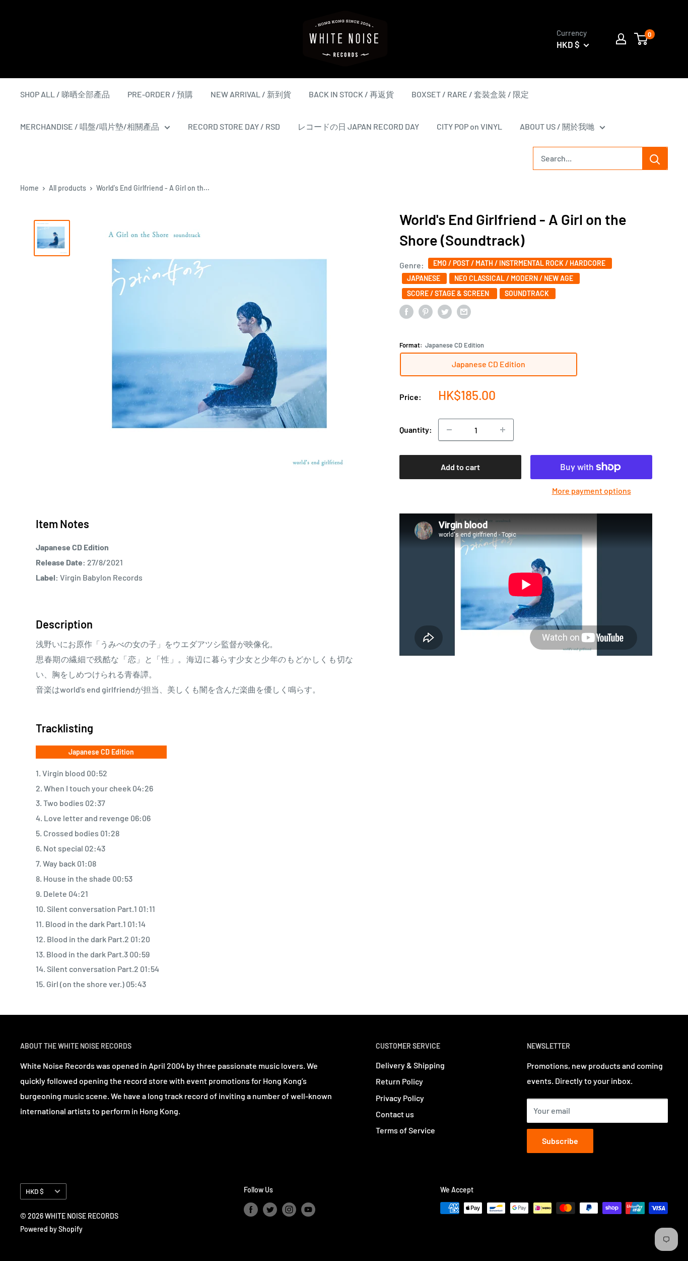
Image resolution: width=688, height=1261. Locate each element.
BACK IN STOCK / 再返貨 (351, 94)
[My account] (621, 38)
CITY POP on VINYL (469, 126)
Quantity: (415, 429)
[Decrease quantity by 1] (449, 429)
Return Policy (399, 1081)
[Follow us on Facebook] (251, 1209)
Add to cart (460, 467)
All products (67, 188)
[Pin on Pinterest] (426, 311)
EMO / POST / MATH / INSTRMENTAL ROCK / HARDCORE (520, 263)
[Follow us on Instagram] (289, 1209)
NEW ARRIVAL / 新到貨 (251, 94)
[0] (641, 39)
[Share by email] (464, 311)
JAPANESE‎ (424, 278)
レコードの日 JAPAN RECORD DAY (358, 126)
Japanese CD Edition (101, 752)
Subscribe (560, 1140)
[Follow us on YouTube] (308, 1209)
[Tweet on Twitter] (445, 311)
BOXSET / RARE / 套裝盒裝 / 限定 (470, 94)
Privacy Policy (400, 1098)
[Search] (654, 158)
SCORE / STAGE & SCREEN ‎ (449, 293)
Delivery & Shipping (410, 1065)
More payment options (591, 490)
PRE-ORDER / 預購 (160, 94)
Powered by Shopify (51, 1229)
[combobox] (587, 158)
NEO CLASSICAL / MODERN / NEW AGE (514, 278)
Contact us (395, 1114)
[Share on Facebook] (406, 311)
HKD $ (35, 1191)
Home (29, 188)
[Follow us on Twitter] (270, 1209)
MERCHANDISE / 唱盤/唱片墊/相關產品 (89, 126)
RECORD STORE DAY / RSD (234, 126)
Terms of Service (405, 1130)
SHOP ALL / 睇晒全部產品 (65, 94)
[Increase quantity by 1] (502, 429)
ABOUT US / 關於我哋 (557, 126)
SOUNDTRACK (528, 293)
